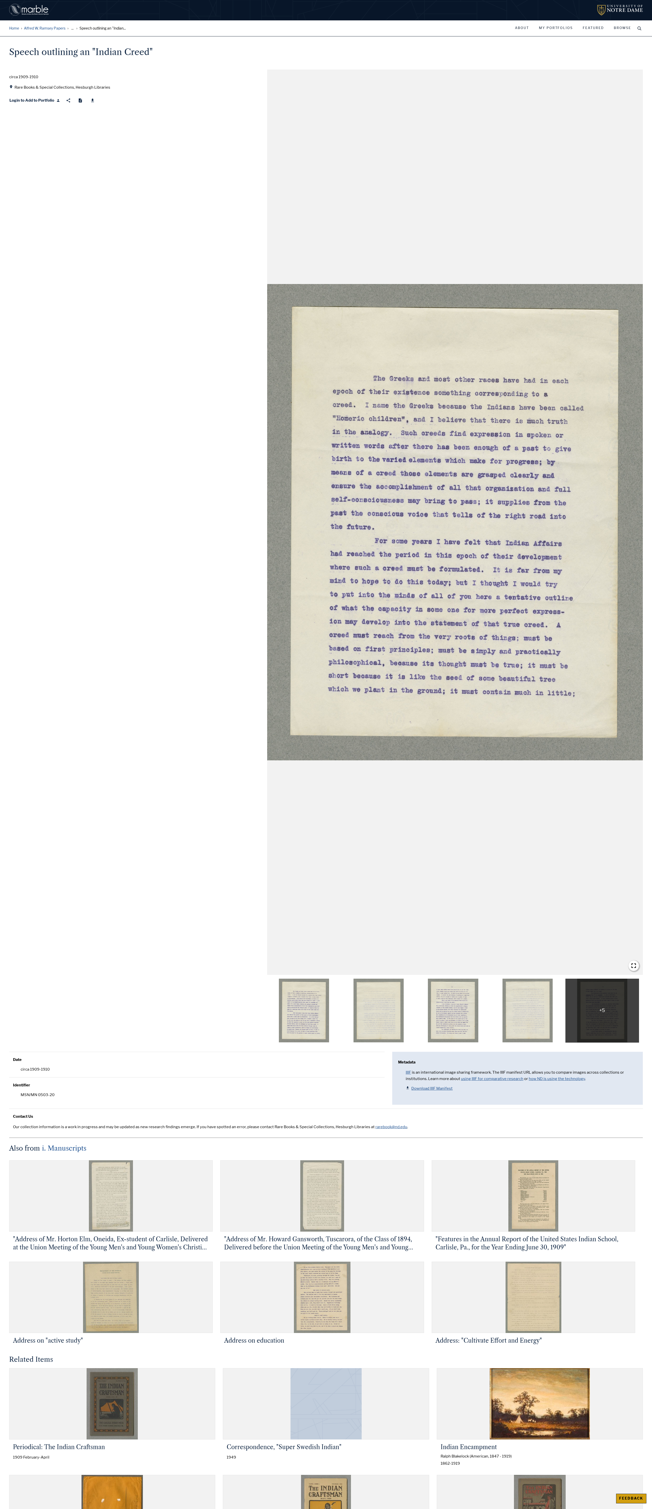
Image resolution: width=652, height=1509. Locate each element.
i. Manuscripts (64, 1148)
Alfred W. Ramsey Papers (44, 28)
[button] (455, 522)
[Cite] (80, 100)
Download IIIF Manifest (432, 1088)
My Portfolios (556, 28)
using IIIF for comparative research (492, 1078)
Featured (593, 28)
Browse (622, 28)
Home (14, 28)
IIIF (408, 1072)
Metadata (406, 1062)
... (72, 28)
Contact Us (23, 1116)
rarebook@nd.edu (391, 1127)
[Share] (68, 100)
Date (17, 1059)
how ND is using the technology (557, 1078)
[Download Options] (92, 100)
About (522, 28)
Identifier (21, 1085)
